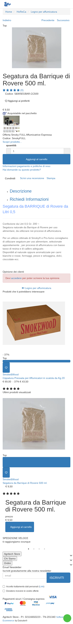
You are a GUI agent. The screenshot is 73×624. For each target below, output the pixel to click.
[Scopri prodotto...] (11, 123)
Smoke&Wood (11, 374)
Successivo (63, 20)
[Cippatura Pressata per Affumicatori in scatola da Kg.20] (36, 323)
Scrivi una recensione (32, 178)
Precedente (47, 20)
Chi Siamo (10, 558)
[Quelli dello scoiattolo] (7, 4)
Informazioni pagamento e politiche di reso (26, 166)
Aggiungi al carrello (36, 159)
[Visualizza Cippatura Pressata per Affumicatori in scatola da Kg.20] (36, 361)
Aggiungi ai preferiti (18, 100)
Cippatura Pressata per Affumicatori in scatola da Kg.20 (34, 378)
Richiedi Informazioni (29, 199)
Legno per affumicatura (37, 288)
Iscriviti (57, 577)
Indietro (7, 20)
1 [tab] (28, 549)
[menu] (67, 4)
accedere (16, 278)
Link (42, 586)
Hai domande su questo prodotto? (22, 169)
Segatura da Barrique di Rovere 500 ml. (25, 482)
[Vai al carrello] (60, 4)
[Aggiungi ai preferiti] (6, 367)
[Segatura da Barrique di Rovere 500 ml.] (36, 423)
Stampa (51, 178)
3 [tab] (39, 549)
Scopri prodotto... (12, 141)
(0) (22, 90)
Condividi (10, 178)
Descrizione (21, 191)
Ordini (7, 563)
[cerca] (53, 4)
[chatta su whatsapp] (67, 618)
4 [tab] (44, 549)
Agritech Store (12, 553)
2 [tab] (34, 549)
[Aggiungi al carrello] (36, 462)
